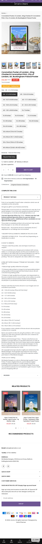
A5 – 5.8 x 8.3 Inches (26, 94)
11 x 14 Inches (32, 116)
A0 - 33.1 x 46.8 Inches (10, 110)
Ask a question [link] (8, 164)
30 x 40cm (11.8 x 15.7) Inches (12, 132)
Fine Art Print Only (9, 157)
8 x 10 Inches (19, 116)
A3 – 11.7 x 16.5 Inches (29, 100)
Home (4, 13)
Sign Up (21, 504)
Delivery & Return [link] (22, 162)
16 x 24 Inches (7, 126)
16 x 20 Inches (33, 121)
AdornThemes (21, 522)
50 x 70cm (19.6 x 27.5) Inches (13, 142)
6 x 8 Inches (7, 116)
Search (20, 542)
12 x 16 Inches (7, 121)
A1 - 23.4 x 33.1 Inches (29, 105)
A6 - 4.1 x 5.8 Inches (9, 94)
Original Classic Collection (19, 185)
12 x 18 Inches (20, 121)
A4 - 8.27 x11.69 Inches (10, 100)
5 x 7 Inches (26, 110)
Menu (11, 542)
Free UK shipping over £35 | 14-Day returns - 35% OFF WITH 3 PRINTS (21, 3)
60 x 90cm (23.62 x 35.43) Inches (14, 148)
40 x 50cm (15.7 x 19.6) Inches (13, 137)
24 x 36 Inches (21, 126)
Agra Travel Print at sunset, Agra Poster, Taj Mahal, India (11, 419)
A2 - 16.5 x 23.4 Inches (10, 105)
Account (29, 542)
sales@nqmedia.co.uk (13, 448)
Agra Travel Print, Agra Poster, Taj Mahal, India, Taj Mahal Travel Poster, (31, 419)
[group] (21, 38)
